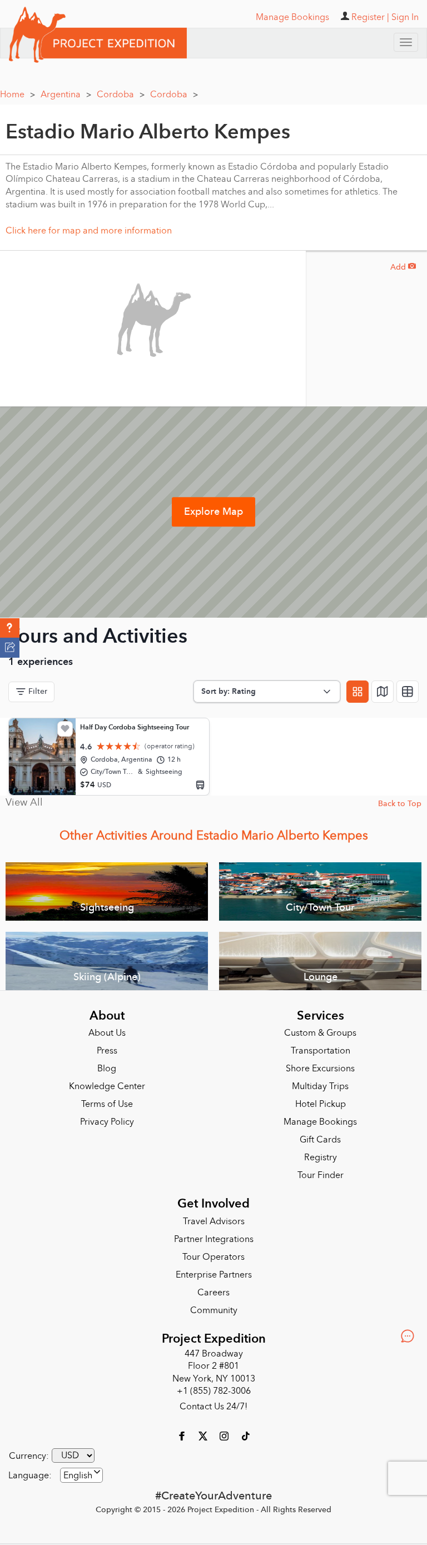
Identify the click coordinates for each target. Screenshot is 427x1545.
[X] (204, 1431)
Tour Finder (320, 1171)
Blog (106, 1065)
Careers (213, 1289)
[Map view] (382, 688)
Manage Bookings (320, 1118)
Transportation (320, 1047)
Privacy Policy (107, 1118)
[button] (9, 628)
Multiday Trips (320, 1082)
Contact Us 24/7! (213, 1403)
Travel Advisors (214, 1217)
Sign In (405, 17)
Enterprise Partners (214, 1271)
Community (213, 1306)
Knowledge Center (107, 1082)
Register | (370, 17)
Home (17, 91)
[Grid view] (357, 688)
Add (403, 263)
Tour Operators (213, 1253)
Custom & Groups (320, 1029)
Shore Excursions (320, 1065)
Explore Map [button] (213, 508)
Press (107, 1047)
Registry (320, 1153)
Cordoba (121, 91)
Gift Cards (320, 1136)
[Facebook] (183, 1431)
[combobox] (81, 1471)
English (77, 1471)
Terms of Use (107, 1100)
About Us (107, 1029)
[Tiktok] (245, 1431)
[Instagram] (225, 1431)
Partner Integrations (214, 1235)
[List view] (407, 688)
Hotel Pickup (320, 1100)
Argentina (66, 91)
